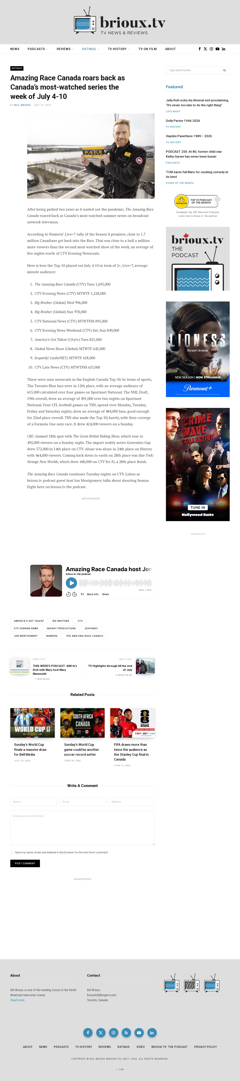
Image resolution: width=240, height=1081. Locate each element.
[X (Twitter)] (101, 1032)
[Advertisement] (91, 532)
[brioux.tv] (120, 22)
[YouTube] (139, 1032)
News (15, 49)
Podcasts (36, 49)
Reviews (64, 49)
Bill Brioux (22, 105)
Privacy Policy (205, 1046)
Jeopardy (91, 628)
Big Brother (61, 621)
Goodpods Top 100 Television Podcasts (197, 212)
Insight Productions (61, 628)
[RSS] (126, 1032)
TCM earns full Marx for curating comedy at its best (197, 174)
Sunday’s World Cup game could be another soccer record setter (81, 749)
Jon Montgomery (26, 636)
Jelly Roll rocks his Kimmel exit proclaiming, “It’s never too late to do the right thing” (197, 102)
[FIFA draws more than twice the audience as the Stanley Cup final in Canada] (132, 723)
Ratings (89, 49)
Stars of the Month (180, 183)
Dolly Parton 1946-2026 (183, 121)
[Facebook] (14, 128)
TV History (117, 49)
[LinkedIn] (152, 1032)
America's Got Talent (29, 621)
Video (140, 1046)
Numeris (52, 636)
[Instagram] (113, 1032)
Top (121, 1069)
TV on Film (148, 49)
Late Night (173, 111)
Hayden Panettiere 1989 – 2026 (189, 136)
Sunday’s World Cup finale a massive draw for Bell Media (30, 749)
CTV (80, 621)
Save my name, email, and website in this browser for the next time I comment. (61, 852)
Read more (17, 1000)
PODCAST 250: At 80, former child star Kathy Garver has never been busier (194, 154)
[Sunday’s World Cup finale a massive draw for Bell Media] (32, 723)
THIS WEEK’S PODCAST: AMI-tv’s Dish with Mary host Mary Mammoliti (55, 670)
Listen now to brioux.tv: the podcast (197, 216)
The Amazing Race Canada (84, 636)
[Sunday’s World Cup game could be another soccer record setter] (82, 723)
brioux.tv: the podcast (170, 1046)
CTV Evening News (26, 628)
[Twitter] (14, 137)
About (170, 49)
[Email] (14, 147)
